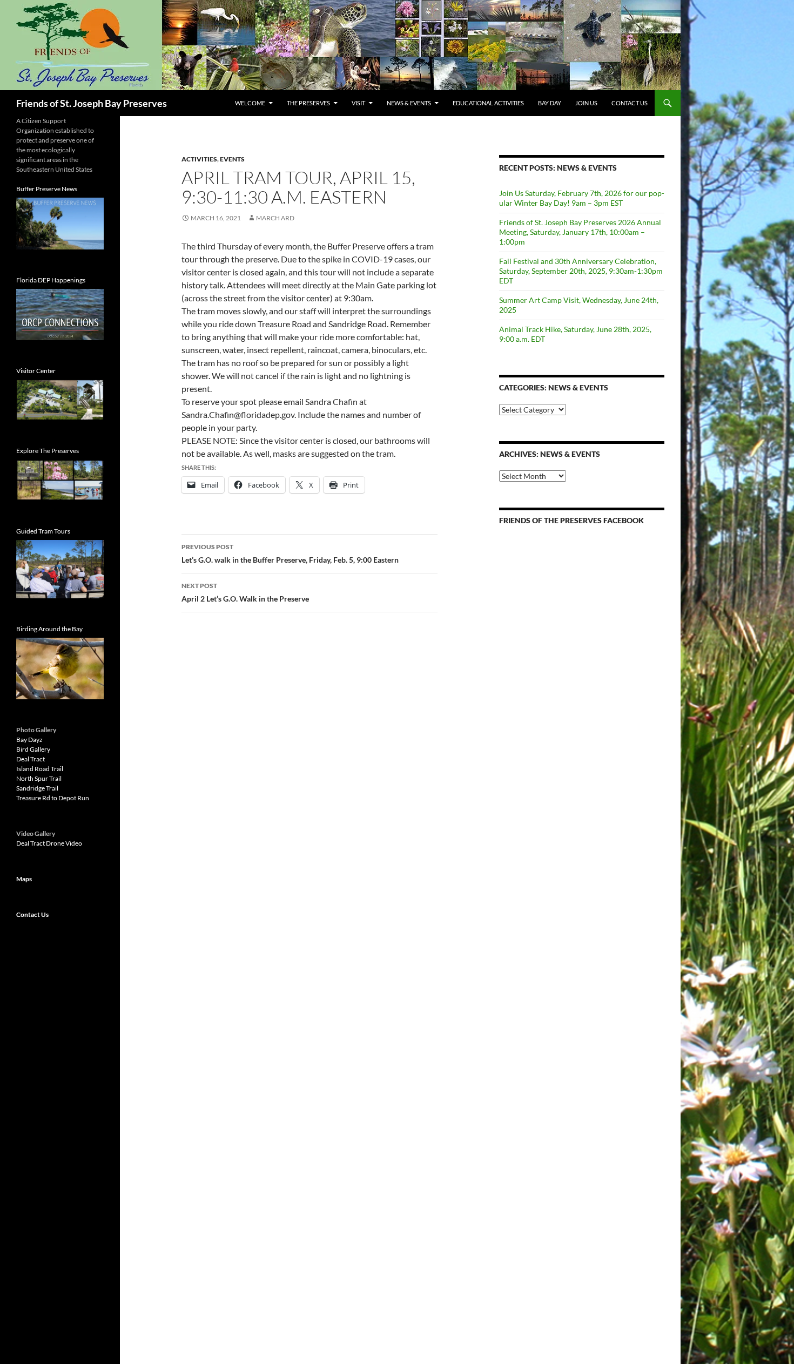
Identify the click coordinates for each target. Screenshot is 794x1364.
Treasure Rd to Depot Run (52, 798)
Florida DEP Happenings (50, 280)
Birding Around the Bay (49, 629)
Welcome (250, 102)
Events (232, 159)
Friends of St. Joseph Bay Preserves (91, 103)
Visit (358, 102)
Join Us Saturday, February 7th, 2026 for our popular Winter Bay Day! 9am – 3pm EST (581, 197)
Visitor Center (36, 371)
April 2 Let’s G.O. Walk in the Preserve (245, 592)
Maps (24, 879)
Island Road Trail (39, 769)
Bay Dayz (29, 739)
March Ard (275, 218)
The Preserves (308, 102)
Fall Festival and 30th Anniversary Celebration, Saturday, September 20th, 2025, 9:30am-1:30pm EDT (581, 270)
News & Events (409, 102)
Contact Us (629, 102)
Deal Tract (30, 759)
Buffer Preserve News (46, 189)
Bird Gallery (33, 749)
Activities (199, 159)
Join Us (586, 102)
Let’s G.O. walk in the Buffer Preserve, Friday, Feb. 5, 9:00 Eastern (290, 553)
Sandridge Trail (37, 788)
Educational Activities (488, 102)
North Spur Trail (39, 778)
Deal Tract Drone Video (49, 843)
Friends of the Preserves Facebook (571, 520)
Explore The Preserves (47, 451)
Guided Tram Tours (43, 531)
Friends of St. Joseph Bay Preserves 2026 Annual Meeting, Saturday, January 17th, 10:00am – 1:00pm (580, 232)
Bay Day (549, 102)
